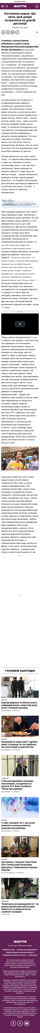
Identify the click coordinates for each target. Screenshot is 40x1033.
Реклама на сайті (8, 950)
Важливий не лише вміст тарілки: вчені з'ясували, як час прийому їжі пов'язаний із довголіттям (19, 744)
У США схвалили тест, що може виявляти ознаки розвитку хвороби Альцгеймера (18, 825)
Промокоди (32, 955)
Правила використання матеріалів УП (20, 952)
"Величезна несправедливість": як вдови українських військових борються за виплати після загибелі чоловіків (20, 907)
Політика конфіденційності (27, 950)
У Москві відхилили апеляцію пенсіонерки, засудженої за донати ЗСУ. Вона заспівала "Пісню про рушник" (17, 785)
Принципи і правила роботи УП (14, 955)
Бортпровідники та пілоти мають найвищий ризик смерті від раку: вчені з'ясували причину (19, 705)
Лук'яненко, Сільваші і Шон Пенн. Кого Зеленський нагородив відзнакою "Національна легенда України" (19, 866)
